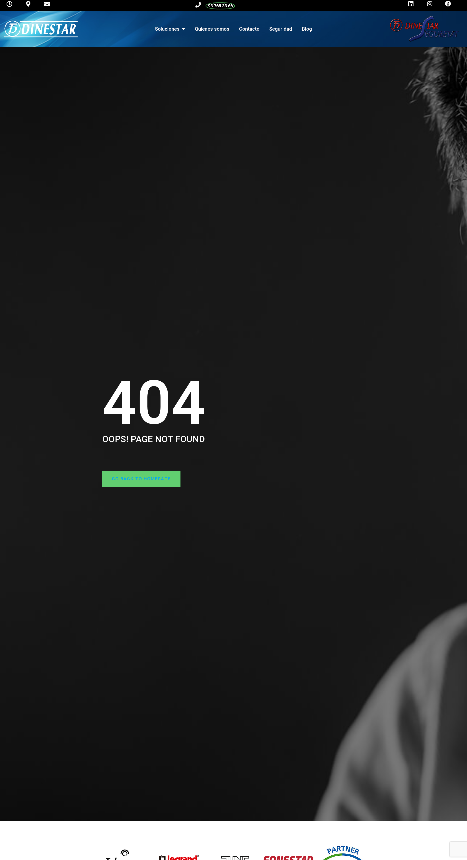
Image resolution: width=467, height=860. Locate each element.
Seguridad (280, 29)
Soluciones (167, 29)
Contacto (249, 29)
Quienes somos (212, 29)
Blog (307, 29)
